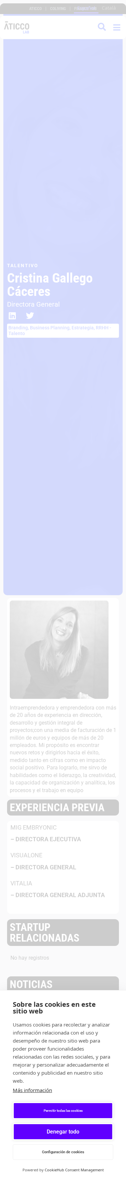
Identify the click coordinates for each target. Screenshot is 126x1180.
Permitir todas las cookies (63, 1110)
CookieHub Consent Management (74, 1169)
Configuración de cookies (63, 1152)
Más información (32, 1090)
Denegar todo (63, 1132)
